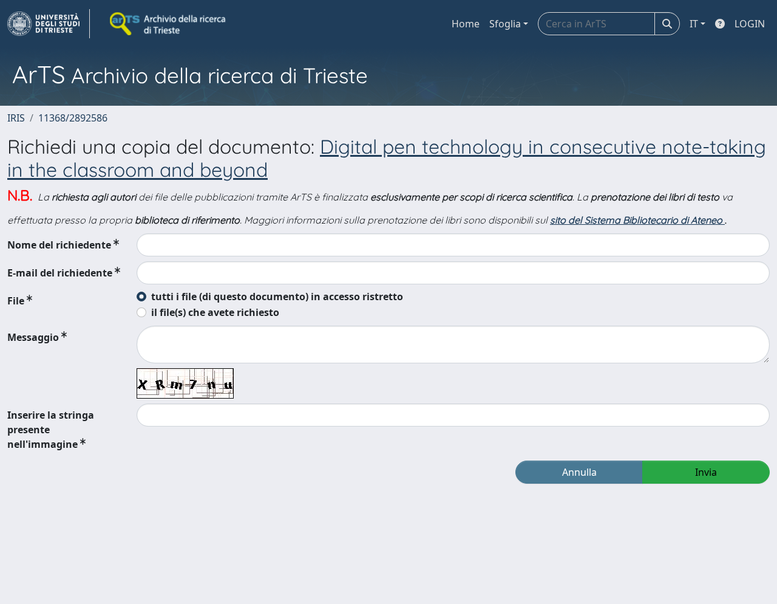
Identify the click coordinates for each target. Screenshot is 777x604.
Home (466, 23)
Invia (706, 472)
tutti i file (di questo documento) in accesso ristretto (277, 296)
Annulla (579, 472)
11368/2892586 (72, 118)
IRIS (16, 118)
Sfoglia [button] (505, 23)
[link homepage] (48, 23)
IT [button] (694, 23)
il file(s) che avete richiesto (215, 312)
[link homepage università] (169, 23)
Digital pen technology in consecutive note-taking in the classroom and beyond (386, 158)
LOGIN (750, 23)
